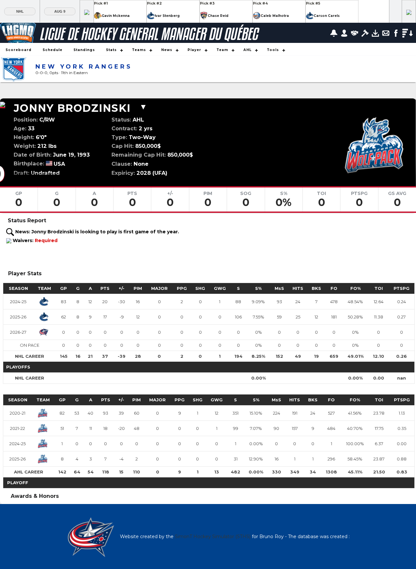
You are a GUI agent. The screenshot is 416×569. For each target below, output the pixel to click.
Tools (273, 50)
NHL (20, 11)
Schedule (52, 50)
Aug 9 (59, 11)
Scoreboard (19, 50)
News (166, 50)
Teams (139, 50)
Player (194, 50)
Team (222, 50)
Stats (111, 50)
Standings (84, 50)
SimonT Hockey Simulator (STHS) (213, 536)
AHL (247, 50)
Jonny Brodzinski (72, 108)
